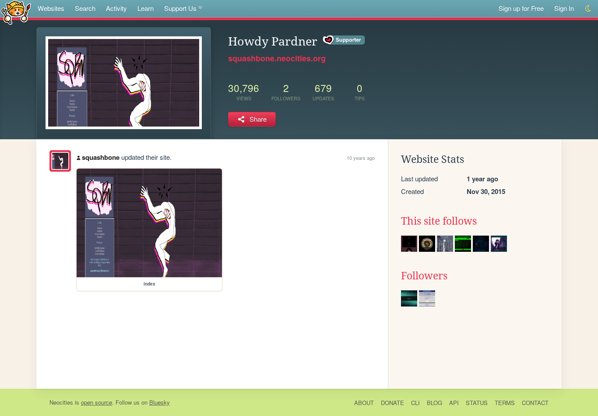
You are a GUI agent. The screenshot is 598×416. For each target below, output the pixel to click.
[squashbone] (60, 161)
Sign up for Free (521, 8)
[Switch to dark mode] (588, 8)
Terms (505, 402)
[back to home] (16, 12)
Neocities (61, 402)
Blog (434, 402)
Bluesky (159, 402)
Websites (51, 8)
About (364, 402)
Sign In (564, 8)
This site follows (439, 221)
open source (96, 402)
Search (85, 8)
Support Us (180, 8)
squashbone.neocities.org (277, 58)
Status (477, 402)
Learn (145, 8)
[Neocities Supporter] (344, 40)
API (454, 402)
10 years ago (361, 157)
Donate (392, 402)
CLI (415, 402)
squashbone (101, 157)
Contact (535, 402)
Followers (424, 276)
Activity (116, 8)
